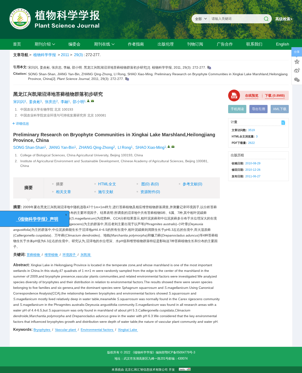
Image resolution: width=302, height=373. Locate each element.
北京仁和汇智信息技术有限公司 (146, 369)
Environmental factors (97, 330)
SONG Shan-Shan (28, 147)
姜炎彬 (34, 102)
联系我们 (254, 44)
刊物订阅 (195, 44)
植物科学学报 (44, 55)
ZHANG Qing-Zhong (96, 147)
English (282, 44)
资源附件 (150, 192)
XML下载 (279, 109)
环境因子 (70, 255)
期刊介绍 (43, 44)
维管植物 (52, 255)
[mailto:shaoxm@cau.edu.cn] (92, 101)
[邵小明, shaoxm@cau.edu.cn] (88, 100)
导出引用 (258, 109)
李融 (64, 102)
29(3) (79, 55)
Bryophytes (42, 330)
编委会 (74, 44)
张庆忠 (50, 102)
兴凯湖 (85, 255)
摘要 (59, 184)
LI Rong (124, 147)
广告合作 (225, 44)
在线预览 (251, 95)
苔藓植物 (34, 255)
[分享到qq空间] (297, 61)
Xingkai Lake (128, 330)
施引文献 (105, 192)
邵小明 (78, 102)
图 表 (149, 184)
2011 (65, 55)
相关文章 (63, 192)
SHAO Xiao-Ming (149, 147)
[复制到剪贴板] (209, 67)
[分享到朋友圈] (297, 79)
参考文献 (192, 184)
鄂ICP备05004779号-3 (180, 352)
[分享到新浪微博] (297, 70)
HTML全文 (107, 184)
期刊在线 (102, 44)
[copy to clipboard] (127, 79)
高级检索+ (284, 19)
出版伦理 (166, 44)
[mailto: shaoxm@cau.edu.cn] (173, 146)
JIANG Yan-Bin (61, 147)
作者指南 (136, 44)
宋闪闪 (19, 102)
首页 (17, 44)
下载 (275, 95)
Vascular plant (66, 330)
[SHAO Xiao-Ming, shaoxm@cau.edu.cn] (169, 146)
